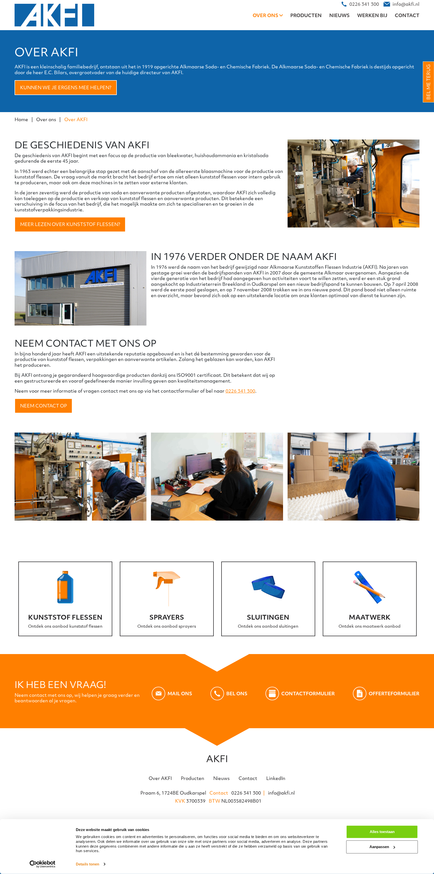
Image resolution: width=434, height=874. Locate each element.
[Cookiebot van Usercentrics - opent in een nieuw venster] (43, 864)
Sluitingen (268, 617)
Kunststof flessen (65, 617)
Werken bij (372, 15)
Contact (407, 15)
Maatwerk (370, 617)
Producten (306, 15)
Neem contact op (43, 405)
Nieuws (339, 15)
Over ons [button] (266, 15)
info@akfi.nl (281, 793)
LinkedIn (275, 778)
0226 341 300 (240, 391)
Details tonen (87, 864)
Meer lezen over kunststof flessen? (70, 224)
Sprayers (166, 617)
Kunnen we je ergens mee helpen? (65, 87)
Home (21, 119)
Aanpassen (379, 847)
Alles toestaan (382, 832)
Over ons (46, 119)
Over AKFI (75, 119)
